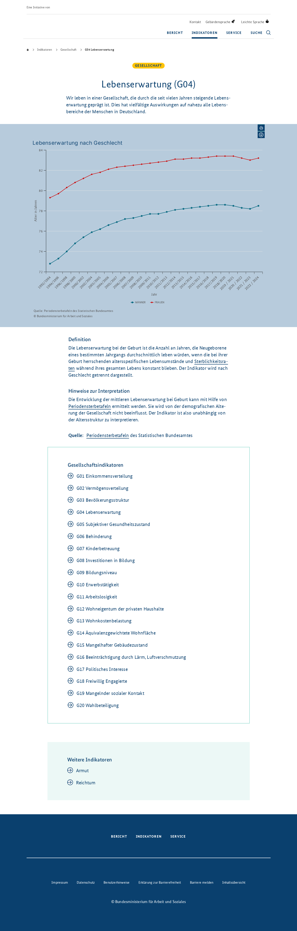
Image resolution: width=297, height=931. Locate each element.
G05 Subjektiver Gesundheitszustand (113, 524)
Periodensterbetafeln (89, 406)
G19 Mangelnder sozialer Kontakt (110, 693)
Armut (82, 770)
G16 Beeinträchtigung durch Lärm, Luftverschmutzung (131, 657)
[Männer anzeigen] (138, 302)
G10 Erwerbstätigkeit (98, 584)
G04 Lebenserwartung (99, 512)
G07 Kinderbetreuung (98, 548)
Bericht (175, 33)
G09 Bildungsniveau (97, 572)
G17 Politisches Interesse (102, 669)
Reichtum (85, 782)
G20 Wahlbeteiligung (98, 705)
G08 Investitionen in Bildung (106, 560)
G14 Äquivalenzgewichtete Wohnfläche (116, 633)
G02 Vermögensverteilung (103, 488)
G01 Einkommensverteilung (105, 476)
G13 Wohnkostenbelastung (104, 621)
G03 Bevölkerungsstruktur (103, 500)
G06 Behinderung (94, 536)
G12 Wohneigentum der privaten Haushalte (120, 609)
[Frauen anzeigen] (157, 302)
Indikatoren (204, 33)
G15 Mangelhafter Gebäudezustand (112, 645)
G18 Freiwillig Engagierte (102, 681)
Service (234, 33)
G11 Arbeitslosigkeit (97, 597)
